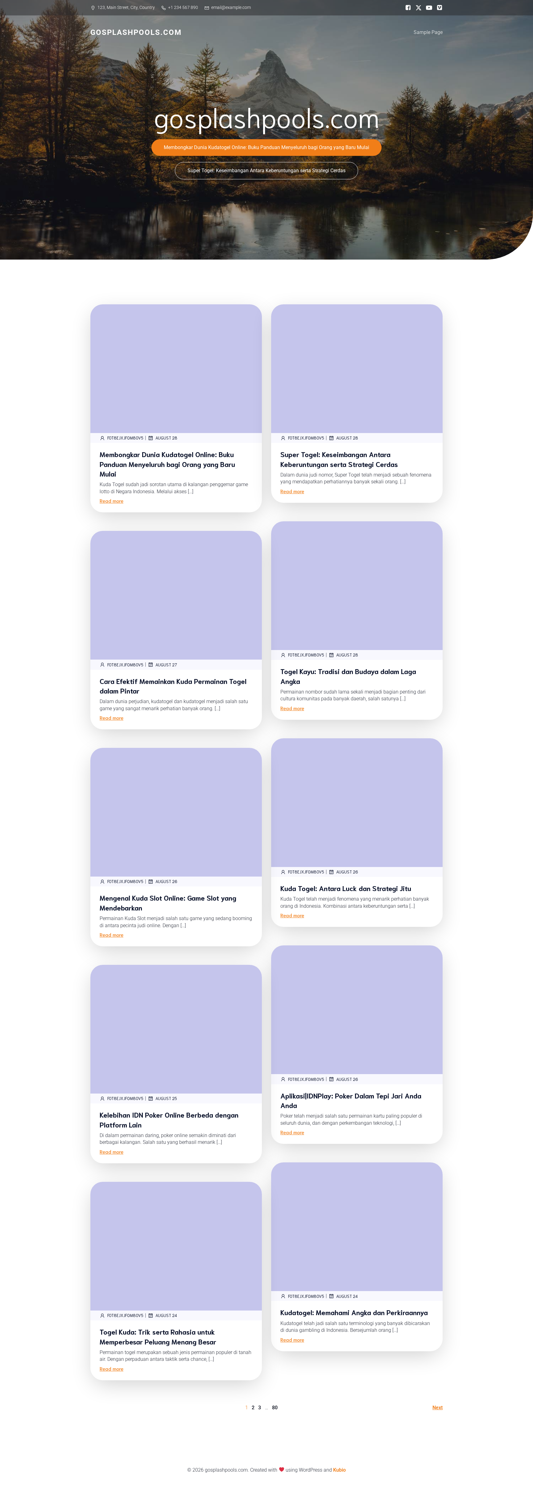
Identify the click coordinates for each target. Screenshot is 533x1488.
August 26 (347, 871)
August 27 (166, 664)
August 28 (166, 437)
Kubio (339, 1470)
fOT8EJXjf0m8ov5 (125, 437)
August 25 (166, 1098)
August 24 (347, 1296)
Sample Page (428, 32)
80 (275, 1408)
